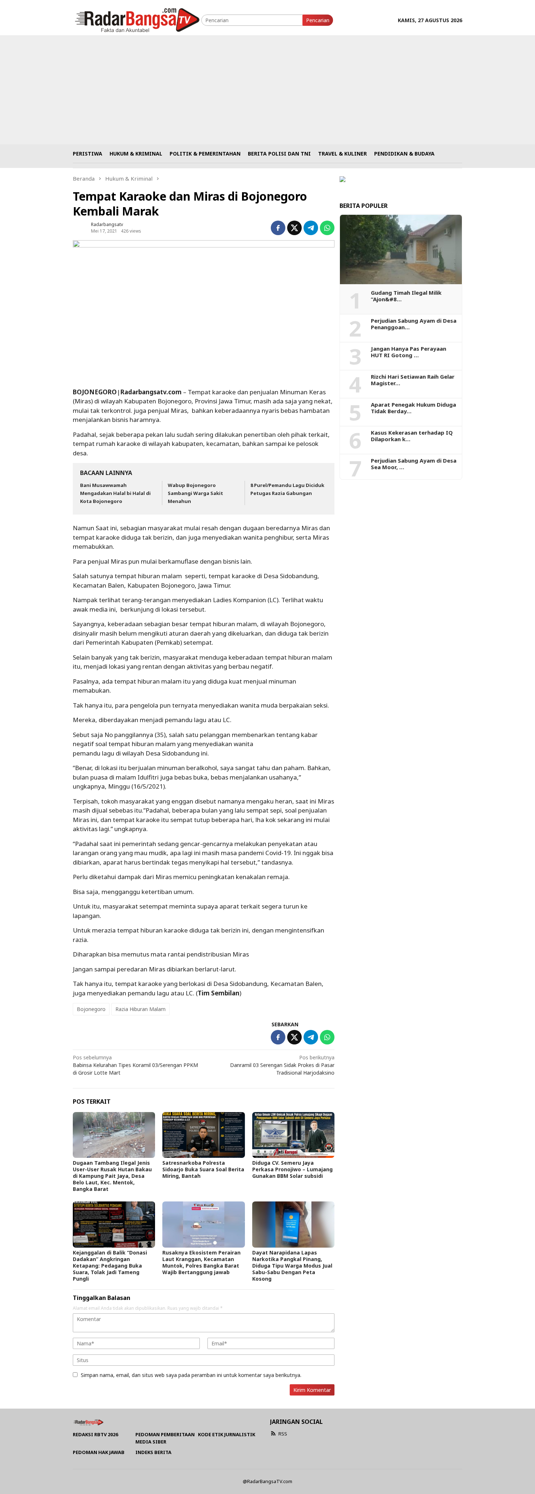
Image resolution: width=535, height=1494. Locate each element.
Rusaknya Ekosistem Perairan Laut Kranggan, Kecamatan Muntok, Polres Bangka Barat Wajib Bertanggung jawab (201, 1262)
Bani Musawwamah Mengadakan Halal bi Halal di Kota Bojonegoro (115, 493)
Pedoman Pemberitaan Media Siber (165, 1438)
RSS (282, 1433)
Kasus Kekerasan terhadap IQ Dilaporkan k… (412, 435)
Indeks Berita (153, 1452)
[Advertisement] (267, 90)
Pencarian (317, 20)
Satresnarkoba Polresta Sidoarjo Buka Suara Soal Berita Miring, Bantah (203, 1169)
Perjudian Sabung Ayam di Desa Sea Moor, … (413, 463)
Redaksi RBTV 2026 (95, 1434)
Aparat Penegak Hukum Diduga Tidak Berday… (413, 407)
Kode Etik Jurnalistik (226, 1434)
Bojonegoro (91, 1009)
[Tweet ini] (294, 228)
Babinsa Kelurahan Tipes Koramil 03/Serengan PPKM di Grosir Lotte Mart (135, 1065)
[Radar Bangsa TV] (137, 19)
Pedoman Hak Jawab (98, 1452)
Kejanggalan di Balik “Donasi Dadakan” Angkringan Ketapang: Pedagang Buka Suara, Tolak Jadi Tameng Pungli (110, 1265)
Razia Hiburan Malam (140, 1009)
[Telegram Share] (311, 228)
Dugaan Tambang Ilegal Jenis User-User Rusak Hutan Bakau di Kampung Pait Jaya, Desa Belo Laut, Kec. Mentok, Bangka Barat (112, 1175)
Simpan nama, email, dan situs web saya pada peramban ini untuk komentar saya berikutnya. (191, 1375)
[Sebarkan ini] (278, 228)
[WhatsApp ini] (327, 228)
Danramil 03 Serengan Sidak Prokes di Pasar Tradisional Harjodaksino (282, 1065)
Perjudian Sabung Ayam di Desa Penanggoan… (413, 323)
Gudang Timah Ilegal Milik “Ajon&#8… (406, 295)
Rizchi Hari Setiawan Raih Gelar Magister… (413, 379)
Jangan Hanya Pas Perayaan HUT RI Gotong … (408, 351)
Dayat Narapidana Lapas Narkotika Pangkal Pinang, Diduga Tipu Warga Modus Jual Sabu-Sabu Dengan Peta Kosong (292, 1265)
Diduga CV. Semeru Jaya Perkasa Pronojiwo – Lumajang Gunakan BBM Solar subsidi (292, 1169)
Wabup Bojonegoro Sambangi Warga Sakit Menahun (195, 493)
